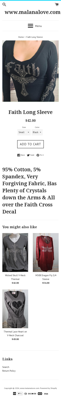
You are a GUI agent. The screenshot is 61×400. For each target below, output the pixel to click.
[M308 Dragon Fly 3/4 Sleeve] (46, 252)
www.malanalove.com (30, 12)
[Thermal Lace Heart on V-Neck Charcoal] (15, 308)
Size (24, 127)
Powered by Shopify (48, 388)
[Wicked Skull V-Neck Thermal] (15, 252)
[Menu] (30, 26)
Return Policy (8, 370)
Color (37, 127)
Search (5, 367)
